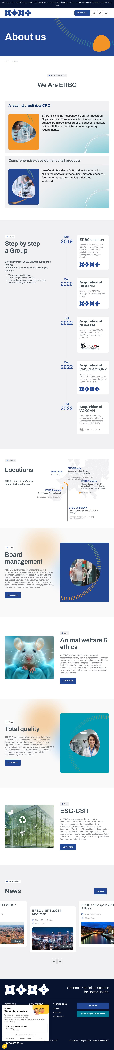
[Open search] (93, 13)
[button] (54, 961)
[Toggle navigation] (106, 13)
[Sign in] (100, 13)
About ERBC (36, 1004)
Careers (56, 1008)
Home (7, 61)
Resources (57, 1012)
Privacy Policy (74, 1041)
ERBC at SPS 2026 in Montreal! (47, 912)
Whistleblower (58, 1016)
